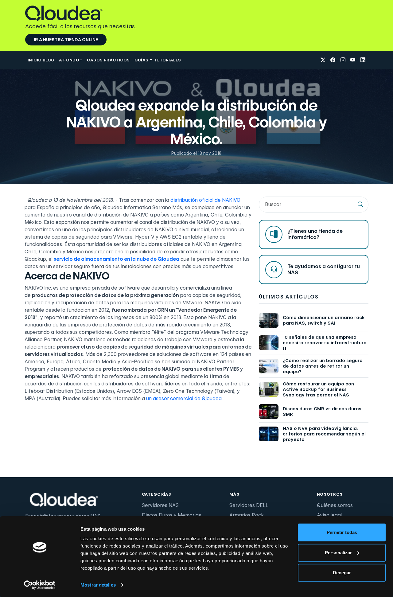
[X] (323, 60)
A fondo (69, 59)
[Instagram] (343, 60)
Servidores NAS (160, 505)
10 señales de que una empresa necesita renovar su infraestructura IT (325, 342)
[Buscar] (360, 204)
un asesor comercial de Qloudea (183, 398)
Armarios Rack (246, 515)
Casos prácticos (108, 59)
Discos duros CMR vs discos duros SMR (322, 411)
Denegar (342, 572)
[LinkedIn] (363, 60)
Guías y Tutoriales (157, 59)
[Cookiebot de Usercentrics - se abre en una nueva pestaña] (40, 585)
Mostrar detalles (98, 584)
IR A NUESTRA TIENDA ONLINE (66, 39)
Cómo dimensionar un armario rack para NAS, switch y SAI (324, 320)
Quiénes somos (335, 505)
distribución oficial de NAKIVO (205, 200)
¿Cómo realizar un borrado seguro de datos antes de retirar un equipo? (323, 366)
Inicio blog (41, 59)
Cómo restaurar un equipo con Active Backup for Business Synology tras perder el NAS (318, 389)
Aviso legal (329, 515)
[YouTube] (353, 60)
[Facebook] (333, 60)
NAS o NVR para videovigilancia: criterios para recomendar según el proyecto (324, 434)
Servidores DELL (248, 505)
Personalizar (338, 552)
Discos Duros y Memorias (171, 515)
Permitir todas (342, 532)
